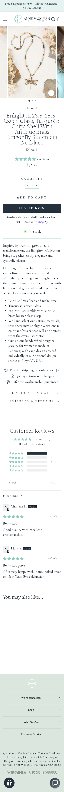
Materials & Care (32, 393)
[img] (13, 517)
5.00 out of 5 (41, 439)
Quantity (32, 178)
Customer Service (31, 734)
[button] (25, 159)
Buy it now (32, 208)
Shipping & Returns (32, 401)
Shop (31, 710)
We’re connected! (31, 698)
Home (31, 108)
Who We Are (31, 722)
